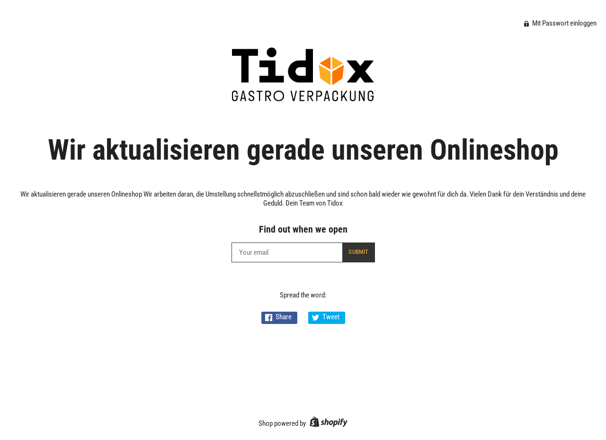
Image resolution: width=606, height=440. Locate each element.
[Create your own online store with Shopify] (327, 423)
